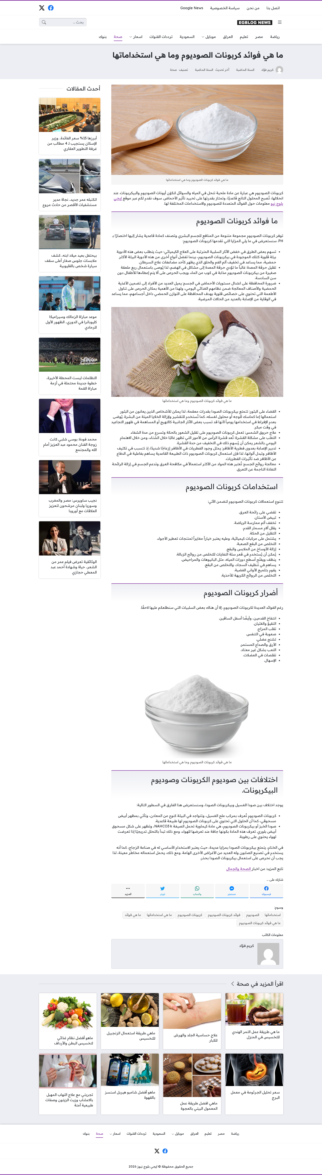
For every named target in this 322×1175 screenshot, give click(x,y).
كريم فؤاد (267, 69)
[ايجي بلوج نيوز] (254, 22)
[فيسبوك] (51, 8)
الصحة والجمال (239, 868)
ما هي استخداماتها (159, 915)
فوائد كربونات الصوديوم (224, 915)
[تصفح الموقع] (279, 22)
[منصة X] (42, 8)
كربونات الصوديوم (190, 915)
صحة (173, 69)
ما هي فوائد (133, 915)
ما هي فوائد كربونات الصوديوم (260, 923)
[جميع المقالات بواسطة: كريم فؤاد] (268, 953)
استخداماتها (273, 915)
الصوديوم (252, 915)
